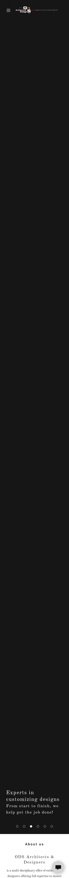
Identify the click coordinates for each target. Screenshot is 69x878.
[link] (34, 10)
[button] (17, 826)
